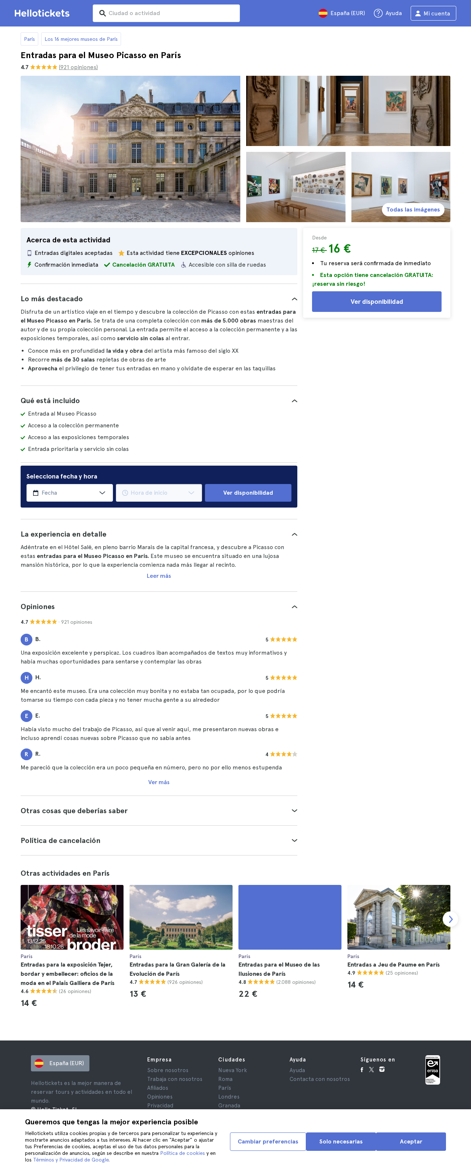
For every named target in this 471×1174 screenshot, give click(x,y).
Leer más (159, 575)
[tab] (159, 299)
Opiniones (160, 1096)
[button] (159, 299)
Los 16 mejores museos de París (81, 39)
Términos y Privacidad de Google (71, 1160)
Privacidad (160, 1105)
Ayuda (297, 1070)
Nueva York (232, 1070)
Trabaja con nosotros (174, 1079)
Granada (229, 1105)
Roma (225, 1079)
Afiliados (157, 1088)
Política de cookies (182, 1153)
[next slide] (450, 919)
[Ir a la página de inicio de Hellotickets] (43, 13)
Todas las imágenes (413, 209)
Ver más (159, 782)
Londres (229, 1096)
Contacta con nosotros (320, 1079)
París (29, 39)
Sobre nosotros (167, 1070)
